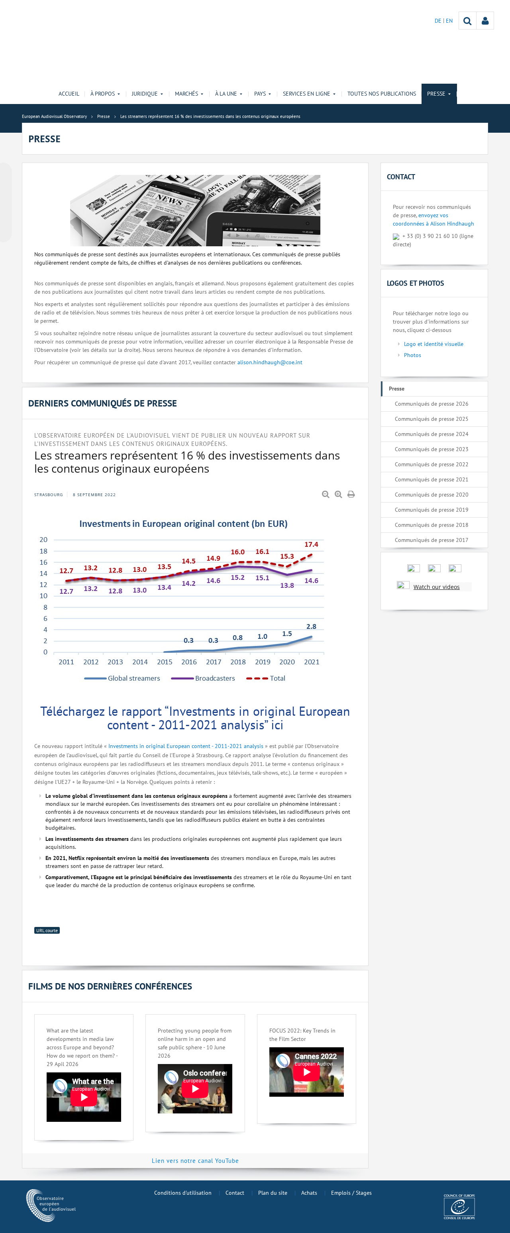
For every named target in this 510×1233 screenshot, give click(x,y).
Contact (235, 1192)
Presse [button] (436, 93)
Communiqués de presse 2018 (432, 524)
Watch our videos (437, 587)
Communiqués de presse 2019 (432, 509)
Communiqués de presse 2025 (432, 418)
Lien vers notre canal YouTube (195, 1160)
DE (439, 20)
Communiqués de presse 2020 (432, 494)
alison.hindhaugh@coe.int (269, 362)
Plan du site (272, 1192)
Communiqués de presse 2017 (432, 540)
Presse (396, 388)
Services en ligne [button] (306, 93)
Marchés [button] (186, 93)
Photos (412, 355)
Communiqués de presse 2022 (432, 464)
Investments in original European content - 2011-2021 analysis (185, 746)
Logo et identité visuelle (433, 344)
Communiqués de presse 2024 (432, 434)
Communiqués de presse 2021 (432, 479)
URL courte (47, 930)
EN (449, 20)
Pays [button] (260, 93)
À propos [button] (102, 93)
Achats (309, 1192)
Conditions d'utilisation (183, 1192)
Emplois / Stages (351, 1192)
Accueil (69, 93)
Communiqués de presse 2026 (432, 403)
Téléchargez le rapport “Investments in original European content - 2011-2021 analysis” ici (195, 718)
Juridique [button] (145, 93)
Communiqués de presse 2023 (432, 449)
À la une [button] (226, 93)
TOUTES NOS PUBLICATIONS (381, 93)
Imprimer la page (351, 494)
